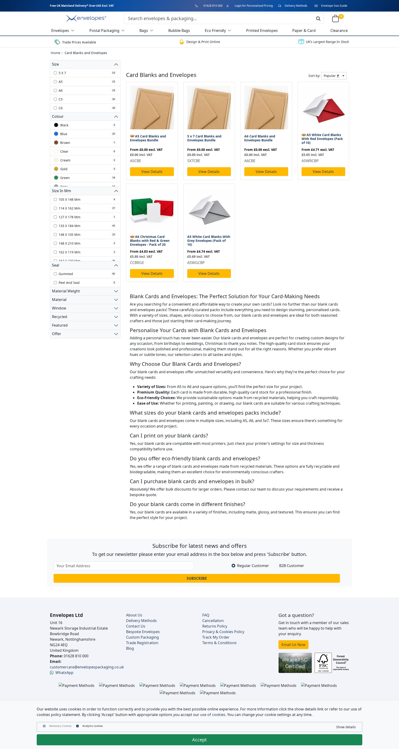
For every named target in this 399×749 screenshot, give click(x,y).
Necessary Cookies (60, 726)
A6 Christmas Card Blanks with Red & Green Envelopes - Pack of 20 (149, 240)
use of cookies (212, 714)
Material (59, 299)
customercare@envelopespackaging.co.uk (87, 667)
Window (59, 308)
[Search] (318, 18)
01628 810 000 (213, 6)
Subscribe (197, 578)
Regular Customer (253, 565)
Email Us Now (293, 644)
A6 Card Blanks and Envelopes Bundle (259, 138)
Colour (58, 116)
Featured (60, 325)
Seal (55, 265)
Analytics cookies (92, 726)
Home (55, 53)
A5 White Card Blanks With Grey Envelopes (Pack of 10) (208, 240)
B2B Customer (291, 565)
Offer (56, 333)
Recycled (59, 316)
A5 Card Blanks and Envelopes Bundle (148, 138)
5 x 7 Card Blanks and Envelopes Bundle (204, 138)
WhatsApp (64, 672)
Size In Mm (61, 190)
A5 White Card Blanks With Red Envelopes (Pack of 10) (322, 139)
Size (55, 64)
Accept (199, 740)
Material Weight (66, 291)
